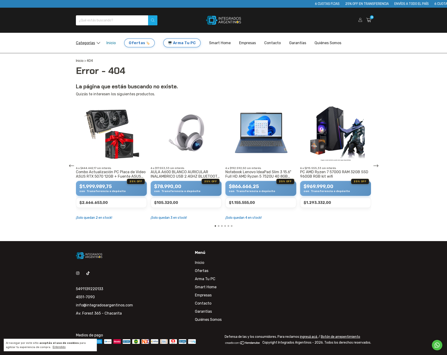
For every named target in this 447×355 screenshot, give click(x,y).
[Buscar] (152, 20)
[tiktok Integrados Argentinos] (88, 273)
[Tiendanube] (243, 344)
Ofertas (137, 43)
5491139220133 (89, 289)
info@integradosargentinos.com (104, 305)
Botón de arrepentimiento (340, 337)
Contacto (272, 43)
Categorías (85, 43)
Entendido (59, 347)
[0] (368, 20)
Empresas (247, 43)
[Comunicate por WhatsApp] (437, 345)
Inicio (111, 43)
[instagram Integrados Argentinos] (78, 273)
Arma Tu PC (184, 43)
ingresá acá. (309, 337)
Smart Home (220, 43)
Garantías (297, 43)
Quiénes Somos (328, 43)
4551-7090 (85, 297)
